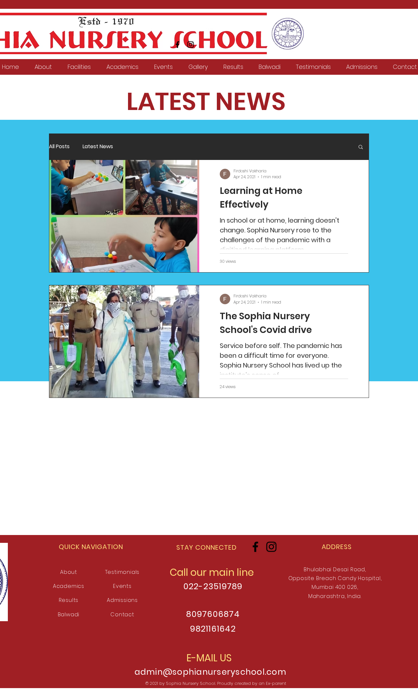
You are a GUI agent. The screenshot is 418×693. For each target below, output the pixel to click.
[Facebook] (177, 44)
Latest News (98, 146)
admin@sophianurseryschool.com (210, 672)
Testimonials (122, 572)
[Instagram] (190, 44)
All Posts (59, 146)
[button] (361, 147)
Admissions (122, 600)
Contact (122, 614)
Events (122, 586)
